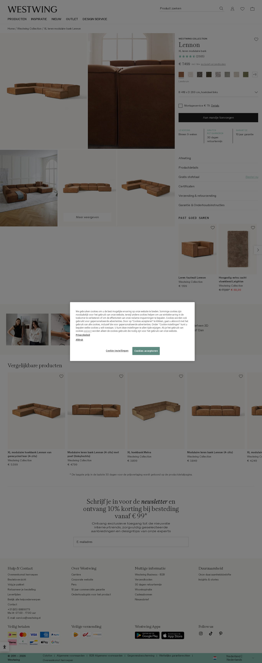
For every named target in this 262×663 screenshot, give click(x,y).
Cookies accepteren (146, 350)
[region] (132, 331)
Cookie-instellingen (117, 350)
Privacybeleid (83, 335)
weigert (88, 330)
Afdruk (79, 339)
